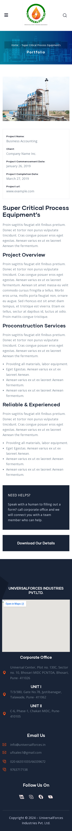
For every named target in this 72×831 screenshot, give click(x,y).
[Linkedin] (21, 796)
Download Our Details (36, 543)
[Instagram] (31, 796)
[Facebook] (41, 796)
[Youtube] (50, 796)
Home (14, 45)
